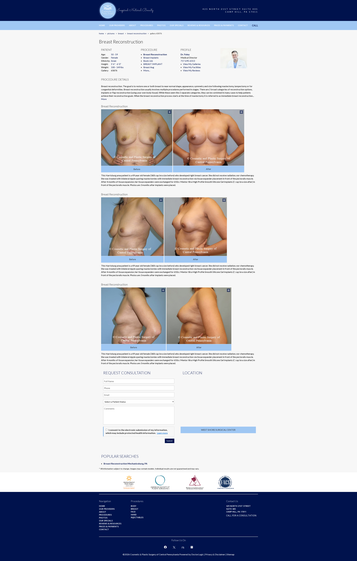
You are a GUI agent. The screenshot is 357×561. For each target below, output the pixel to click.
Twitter (174, 547)
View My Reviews (191, 70)
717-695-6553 (188, 60)
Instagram (192, 547)
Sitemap (230, 554)
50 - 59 (114, 54)
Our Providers (117, 25)
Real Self (183, 547)
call (255, 25)
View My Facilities (192, 67)
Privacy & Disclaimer (215, 554)
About (132, 25)
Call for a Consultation (241, 515)
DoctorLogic (197, 554)
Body (133, 506)
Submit (170, 441)
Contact (243, 25)
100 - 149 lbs (117, 67)
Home (102, 25)
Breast (121, 33)
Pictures (111, 33)
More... (146, 70)
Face (133, 511)
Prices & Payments (224, 25)
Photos (161, 25)
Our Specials (176, 25)
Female (114, 57)
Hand (134, 514)
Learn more (162, 433)
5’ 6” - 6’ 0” (116, 64)
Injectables (137, 517)
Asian (113, 60)
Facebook (165, 547)
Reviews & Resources (199, 25)
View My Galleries (192, 64)
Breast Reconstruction (137, 33)
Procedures (146, 25)
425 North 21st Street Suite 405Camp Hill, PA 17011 (230, 10)
